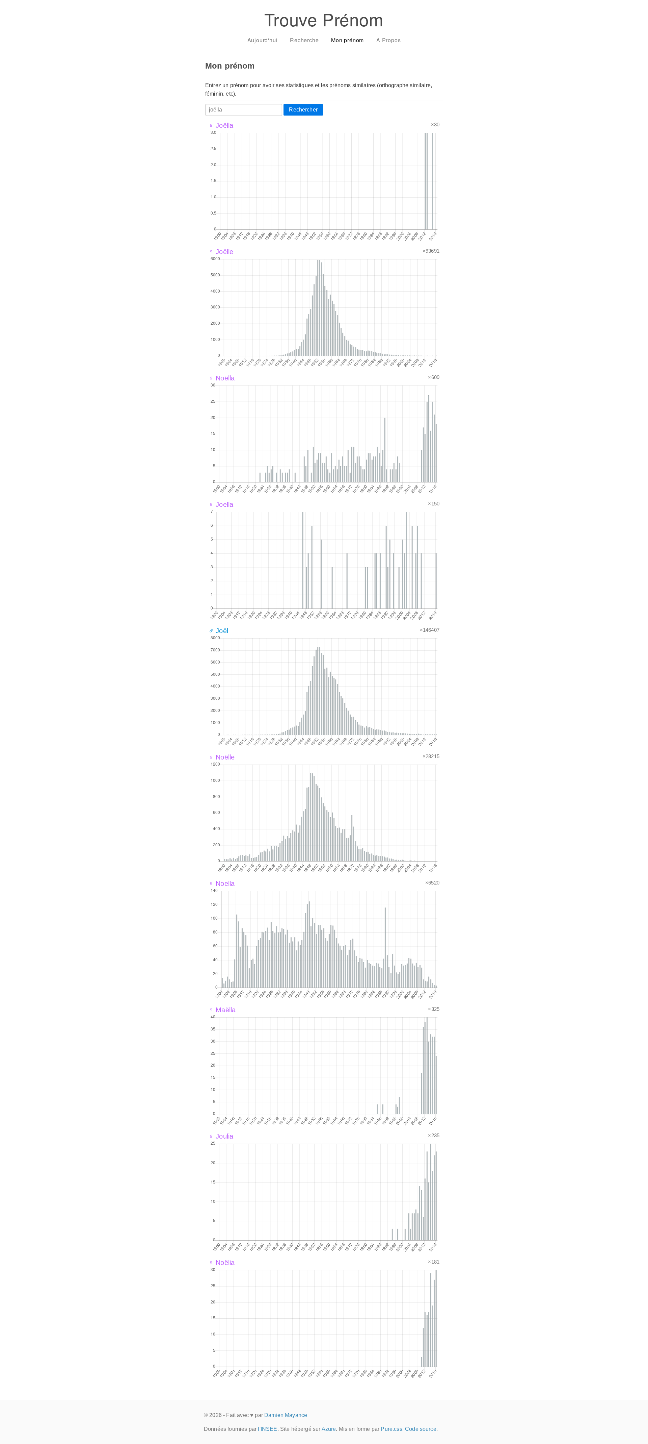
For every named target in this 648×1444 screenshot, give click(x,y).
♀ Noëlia (222, 1262)
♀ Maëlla (222, 1010)
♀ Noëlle (222, 757)
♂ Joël (218, 630)
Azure (329, 1429)
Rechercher (303, 110)
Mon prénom (347, 40)
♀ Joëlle (221, 251)
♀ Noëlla (222, 378)
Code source (420, 1429)
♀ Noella (222, 883)
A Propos (388, 40)
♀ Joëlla (221, 125)
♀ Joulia (221, 1136)
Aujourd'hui (262, 40)
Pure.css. (392, 1429)
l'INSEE (267, 1429)
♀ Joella (221, 504)
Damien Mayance (285, 1415)
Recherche (304, 40)
